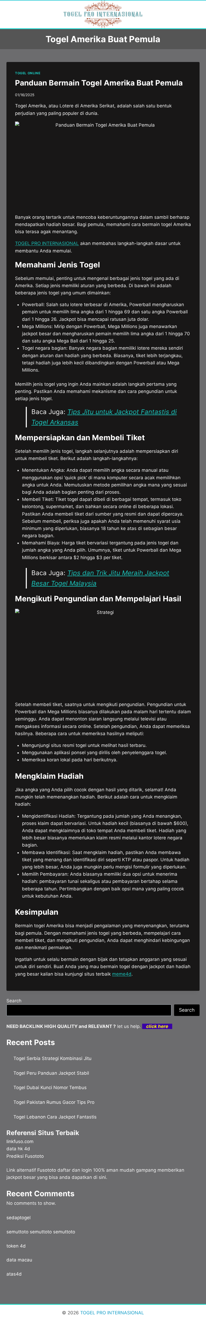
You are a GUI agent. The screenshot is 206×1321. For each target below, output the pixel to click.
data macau (19, 1259)
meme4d (121, 974)
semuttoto (17, 1231)
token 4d (16, 1246)
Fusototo (46, 1170)
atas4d (14, 1274)
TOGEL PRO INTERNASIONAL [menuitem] (47, 243)
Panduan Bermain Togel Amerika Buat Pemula (99, 82)
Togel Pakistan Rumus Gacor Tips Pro (53, 1102)
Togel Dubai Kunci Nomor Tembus (50, 1087)
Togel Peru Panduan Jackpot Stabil (51, 1073)
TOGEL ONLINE (27, 73)
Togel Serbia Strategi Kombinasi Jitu (52, 1058)
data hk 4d (18, 1148)
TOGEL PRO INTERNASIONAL (111, 1312)
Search (13, 1000)
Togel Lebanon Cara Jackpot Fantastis (55, 1117)
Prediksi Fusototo (25, 1156)
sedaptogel (18, 1217)
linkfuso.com (20, 1141)
